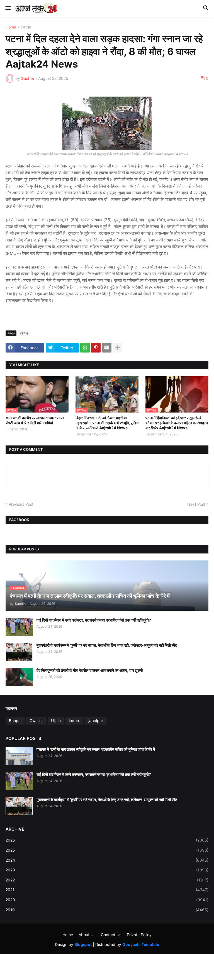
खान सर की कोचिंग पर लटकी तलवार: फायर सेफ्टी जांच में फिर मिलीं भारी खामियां (35, 420)
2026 (107, 840)
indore (74, 720)
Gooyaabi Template (140, 944)
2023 (107, 869)
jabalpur (95, 720)
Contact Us (111, 934)
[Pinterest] (96, 348)
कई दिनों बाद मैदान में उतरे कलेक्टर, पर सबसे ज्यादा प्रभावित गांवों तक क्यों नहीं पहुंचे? (94, 620)
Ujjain (56, 720)
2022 (107, 880)
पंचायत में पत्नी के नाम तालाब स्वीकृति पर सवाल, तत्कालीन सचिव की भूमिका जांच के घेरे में (96, 749)
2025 (107, 850)
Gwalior (36, 720)
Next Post (196, 504)
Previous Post (21, 504)
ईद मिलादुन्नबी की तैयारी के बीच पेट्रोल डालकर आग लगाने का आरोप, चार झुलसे (90, 670)
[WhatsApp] (85, 348)
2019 (107, 909)
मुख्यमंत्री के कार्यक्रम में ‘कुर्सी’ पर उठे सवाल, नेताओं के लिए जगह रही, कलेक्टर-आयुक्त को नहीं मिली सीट (107, 645)
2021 (107, 889)
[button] (7, 8)
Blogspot (83, 944)
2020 (107, 899)
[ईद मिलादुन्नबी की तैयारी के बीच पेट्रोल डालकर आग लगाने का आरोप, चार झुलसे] (19, 677)
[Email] (106, 348)
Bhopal (15, 720)
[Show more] (117, 348)
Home (11, 27)
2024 (107, 860)
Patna (26, 27)
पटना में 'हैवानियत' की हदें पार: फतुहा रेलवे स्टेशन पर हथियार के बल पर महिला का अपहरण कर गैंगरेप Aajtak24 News (176, 422)
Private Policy (139, 934)
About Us (87, 934)
